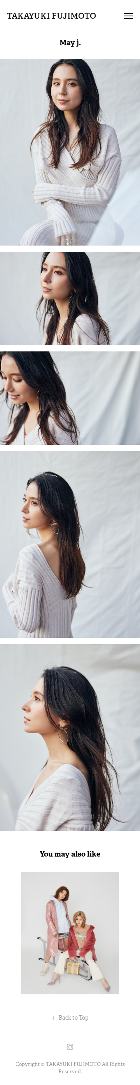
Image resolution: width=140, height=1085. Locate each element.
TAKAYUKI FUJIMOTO (51, 16)
